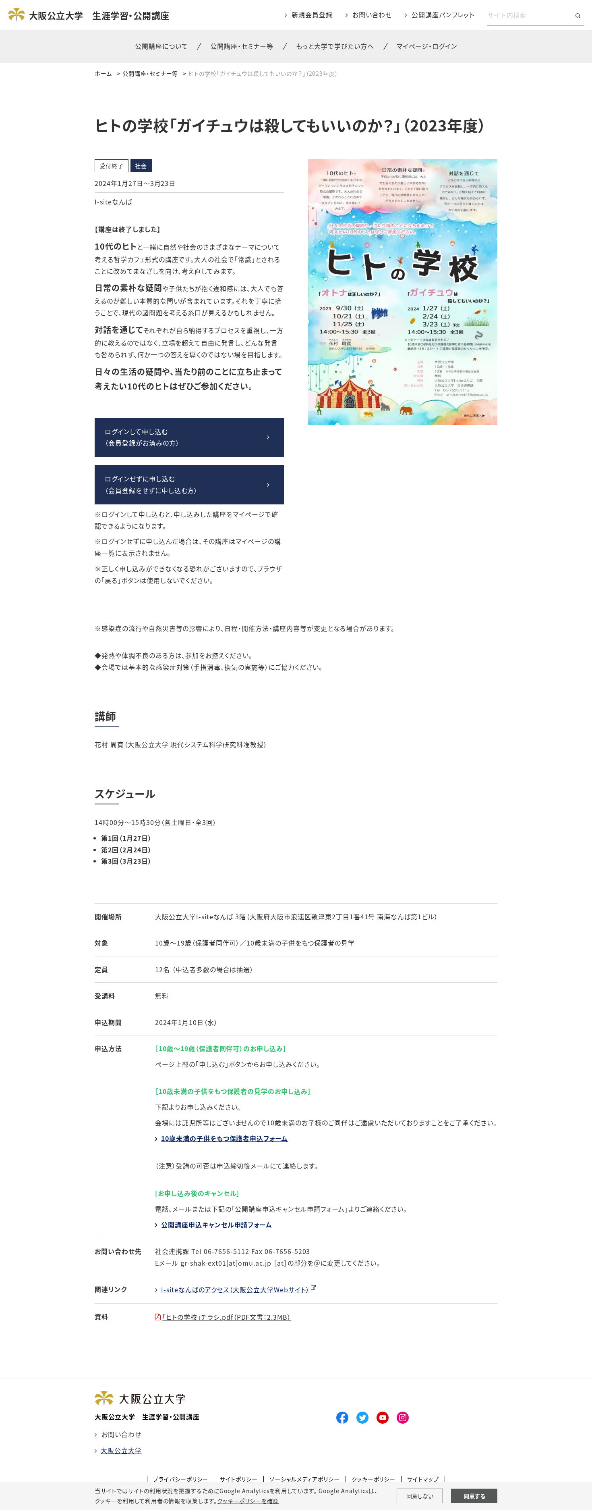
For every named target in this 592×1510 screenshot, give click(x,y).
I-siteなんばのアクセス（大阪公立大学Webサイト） (235, 1289)
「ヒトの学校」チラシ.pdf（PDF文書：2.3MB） (226, 1317)
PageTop (496, 1467)
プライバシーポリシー (181, 1479)
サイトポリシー (239, 1479)
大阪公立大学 (121, 1450)
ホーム (103, 73)
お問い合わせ (372, 14)
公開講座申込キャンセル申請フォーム (216, 1224)
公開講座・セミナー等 (150, 73)
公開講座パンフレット (443, 14)
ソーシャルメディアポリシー (304, 1479)
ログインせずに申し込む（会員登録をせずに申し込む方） (151, 484)
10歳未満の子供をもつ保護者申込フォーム (224, 1138)
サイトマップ (423, 1479)
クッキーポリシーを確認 (248, 1501)
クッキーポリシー (374, 1479)
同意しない (419, 1496)
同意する (474, 1496)
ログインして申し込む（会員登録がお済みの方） (142, 437)
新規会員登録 (312, 14)
